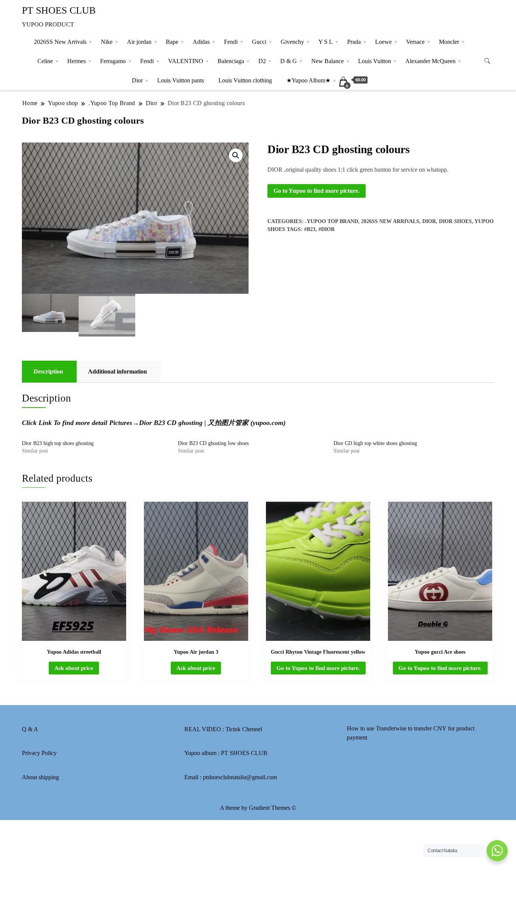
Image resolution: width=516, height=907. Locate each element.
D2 (262, 61)
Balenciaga (231, 61)
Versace (415, 42)
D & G (288, 61)
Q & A (30, 729)
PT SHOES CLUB (59, 10)
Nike (107, 42)
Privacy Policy (39, 753)
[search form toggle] (487, 61)
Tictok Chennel (244, 729)
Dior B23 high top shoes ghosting (58, 443)
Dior (137, 80)
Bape (172, 42)
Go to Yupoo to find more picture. (316, 191)
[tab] (48, 372)
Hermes (76, 61)
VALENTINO (185, 61)
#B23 (309, 229)
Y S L (325, 42)
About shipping (40, 777)
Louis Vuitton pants (180, 80)
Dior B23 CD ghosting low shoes (213, 443)
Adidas (201, 42)
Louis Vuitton (374, 61)
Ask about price (73, 668)
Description (48, 371)
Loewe (383, 42)
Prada (354, 42)
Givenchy (292, 42)
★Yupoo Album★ (308, 80)
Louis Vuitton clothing (245, 80)
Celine (45, 61)
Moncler (449, 42)
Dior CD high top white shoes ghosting (375, 443)
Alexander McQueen (430, 61)
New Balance (327, 61)
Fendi (231, 42)
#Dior (326, 229)
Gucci (259, 42)
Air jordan (139, 42)
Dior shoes (455, 221)
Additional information (117, 371)
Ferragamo (113, 61)
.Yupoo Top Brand (331, 221)
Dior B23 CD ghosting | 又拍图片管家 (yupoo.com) (212, 422)
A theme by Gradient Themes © (258, 808)
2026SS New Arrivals (60, 42)
